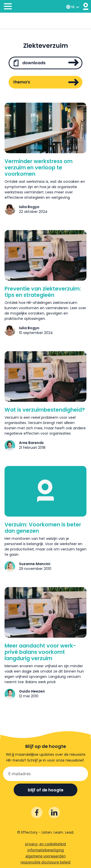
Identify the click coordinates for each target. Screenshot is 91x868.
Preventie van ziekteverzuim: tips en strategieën (43, 292)
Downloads (33, 63)
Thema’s (21, 82)
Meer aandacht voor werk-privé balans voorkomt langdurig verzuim (40, 652)
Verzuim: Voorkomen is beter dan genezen (43, 528)
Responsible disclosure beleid (45, 862)
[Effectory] (85, 6)
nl (73, 6)
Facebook (36, 812)
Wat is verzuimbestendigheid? (45, 409)
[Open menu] (8, 7)
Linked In (54, 812)
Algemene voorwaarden (46, 856)
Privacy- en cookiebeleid (45, 843)
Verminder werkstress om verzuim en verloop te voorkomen (39, 167)
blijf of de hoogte (45, 790)
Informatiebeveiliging (45, 850)
